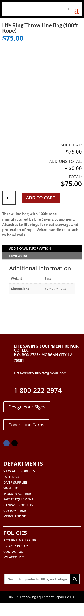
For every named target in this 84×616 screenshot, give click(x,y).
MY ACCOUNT (13, 557)
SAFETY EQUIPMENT (18, 499)
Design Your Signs (26, 407)
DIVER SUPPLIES (15, 482)
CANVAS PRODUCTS (18, 505)
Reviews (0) (18, 256)
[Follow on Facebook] (6, 443)
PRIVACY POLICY (15, 546)
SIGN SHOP (11, 488)
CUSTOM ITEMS (15, 510)
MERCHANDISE (14, 516)
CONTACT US (13, 551)
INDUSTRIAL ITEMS (17, 493)
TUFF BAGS (11, 476)
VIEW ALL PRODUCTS (19, 471)
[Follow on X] (14, 443)
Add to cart (40, 198)
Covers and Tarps (26, 425)
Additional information (30, 248)
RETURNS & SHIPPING (19, 540)
